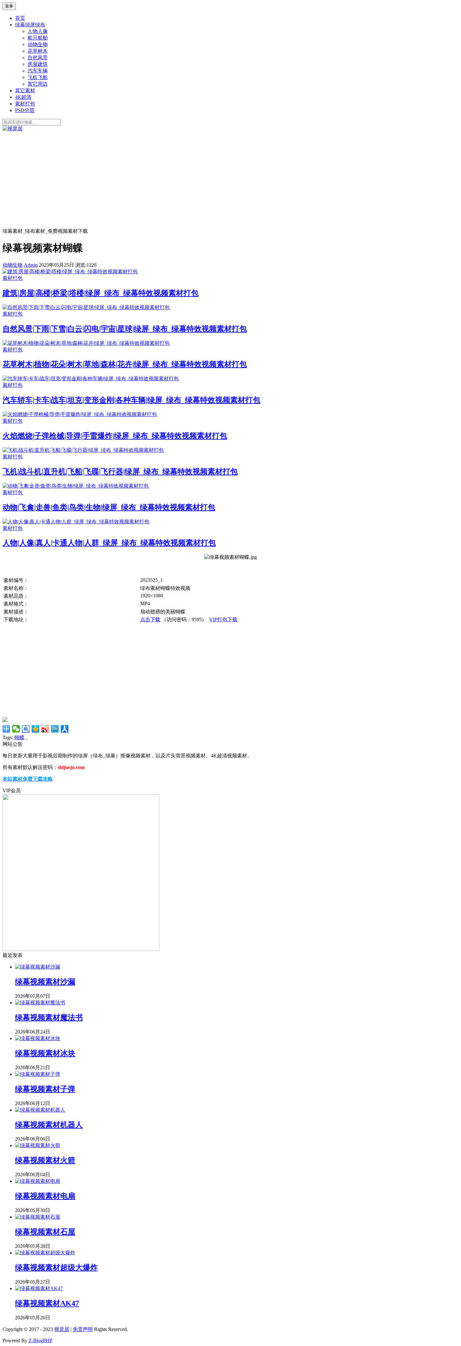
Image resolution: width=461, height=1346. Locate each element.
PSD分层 (24, 110)
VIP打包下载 (223, 619)
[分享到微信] (16, 729)
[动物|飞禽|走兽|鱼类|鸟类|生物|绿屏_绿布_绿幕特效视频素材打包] (76, 486)
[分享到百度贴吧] (26, 729)
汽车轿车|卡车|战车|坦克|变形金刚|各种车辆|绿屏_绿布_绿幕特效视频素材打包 (131, 400)
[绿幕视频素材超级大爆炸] (45, 1252)
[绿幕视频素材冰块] (37, 1038)
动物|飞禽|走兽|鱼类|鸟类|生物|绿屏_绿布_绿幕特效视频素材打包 (109, 507)
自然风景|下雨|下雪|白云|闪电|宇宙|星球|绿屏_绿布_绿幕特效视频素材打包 (125, 329)
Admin (31, 265)
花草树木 (38, 51)
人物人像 (38, 31)
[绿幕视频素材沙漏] (37, 966)
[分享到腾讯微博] (55, 729)
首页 (20, 18)
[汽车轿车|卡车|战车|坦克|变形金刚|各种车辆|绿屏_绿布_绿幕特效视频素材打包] (91, 378)
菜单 (9, 6)
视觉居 (61, 1329)
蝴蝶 (19, 737)
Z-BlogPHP (40, 1340)
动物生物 (38, 44)
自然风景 (38, 57)
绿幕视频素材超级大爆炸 (56, 1267)
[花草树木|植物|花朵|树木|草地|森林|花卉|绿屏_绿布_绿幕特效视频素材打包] (86, 343)
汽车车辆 (38, 70)
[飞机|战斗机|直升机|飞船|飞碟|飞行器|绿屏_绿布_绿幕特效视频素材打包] (83, 450)
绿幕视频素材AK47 (47, 1303)
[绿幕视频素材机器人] (40, 1110)
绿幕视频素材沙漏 (45, 982)
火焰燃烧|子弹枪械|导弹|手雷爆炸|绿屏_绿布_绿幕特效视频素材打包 (115, 436)
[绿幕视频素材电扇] (37, 1181)
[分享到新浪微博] (45, 729)
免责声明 (83, 1329)
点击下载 (150, 619)
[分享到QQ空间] (36, 729)
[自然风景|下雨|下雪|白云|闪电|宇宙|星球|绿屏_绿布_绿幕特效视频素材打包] (86, 307)
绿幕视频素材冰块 (45, 1053)
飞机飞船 (38, 77)
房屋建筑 (38, 64)
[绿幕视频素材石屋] (37, 1217)
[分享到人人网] (65, 729)
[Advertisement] (230, 179)
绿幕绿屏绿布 (30, 24)
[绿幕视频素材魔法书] (40, 1002)
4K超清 (23, 97)
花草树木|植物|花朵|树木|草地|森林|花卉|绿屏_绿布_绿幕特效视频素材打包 (125, 364)
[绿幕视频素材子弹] (37, 1074)
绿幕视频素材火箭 (45, 1160)
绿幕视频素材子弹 (45, 1089)
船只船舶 (38, 37)
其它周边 (38, 84)
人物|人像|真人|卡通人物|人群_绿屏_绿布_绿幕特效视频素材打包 (109, 543)
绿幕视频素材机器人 (49, 1125)
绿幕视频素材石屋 (45, 1232)
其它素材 (25, 90)
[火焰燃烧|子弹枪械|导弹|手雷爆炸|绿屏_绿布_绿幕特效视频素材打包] (80, 414)
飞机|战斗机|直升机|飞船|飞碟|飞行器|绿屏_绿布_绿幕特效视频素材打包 (120, 471)
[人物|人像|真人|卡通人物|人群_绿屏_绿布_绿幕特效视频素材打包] (76, 521)
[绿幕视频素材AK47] (39, 1288)
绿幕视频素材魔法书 (49, 1017)
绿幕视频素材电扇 (45, 1196)
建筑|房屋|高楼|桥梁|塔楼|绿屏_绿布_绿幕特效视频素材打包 (101, 293)
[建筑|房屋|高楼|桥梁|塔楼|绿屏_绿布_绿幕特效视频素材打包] (70, 271)
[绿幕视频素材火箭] (37, 1145)
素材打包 (25, 103)
